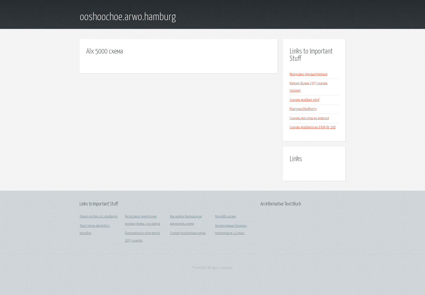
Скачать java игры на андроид (309, 118)
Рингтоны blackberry (303, 109)
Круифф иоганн (225, 217)
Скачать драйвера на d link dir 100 (313, 127)
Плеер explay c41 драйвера (99, 217)
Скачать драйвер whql (304, 100)
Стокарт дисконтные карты (188, 233)
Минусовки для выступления (308, 74)
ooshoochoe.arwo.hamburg (128, 17)
